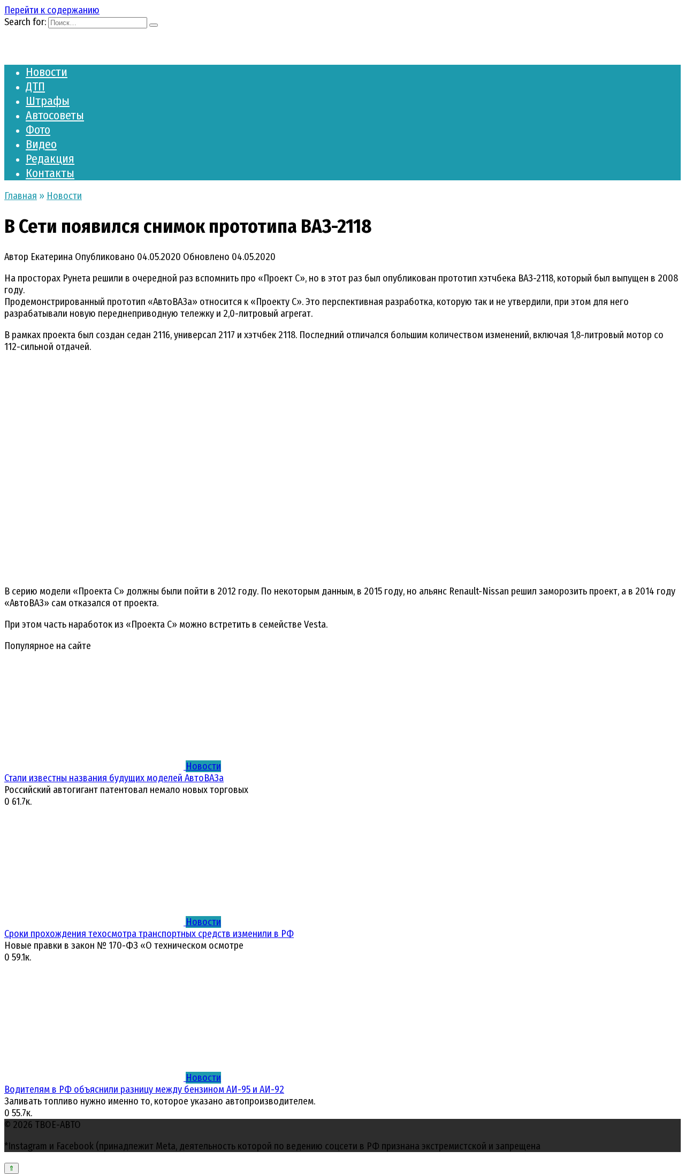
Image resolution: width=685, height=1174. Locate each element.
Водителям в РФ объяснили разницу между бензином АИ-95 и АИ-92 (144, 1089)
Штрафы (48, 101)
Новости (46, 72)
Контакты (50, 173)
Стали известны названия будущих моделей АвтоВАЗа (114, 778)
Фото (38, 130)
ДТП (35, 86)
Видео (41, 144)
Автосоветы (55, 115)
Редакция (50, 158)
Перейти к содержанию (52, 10)
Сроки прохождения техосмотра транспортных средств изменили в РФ (149, 934)
